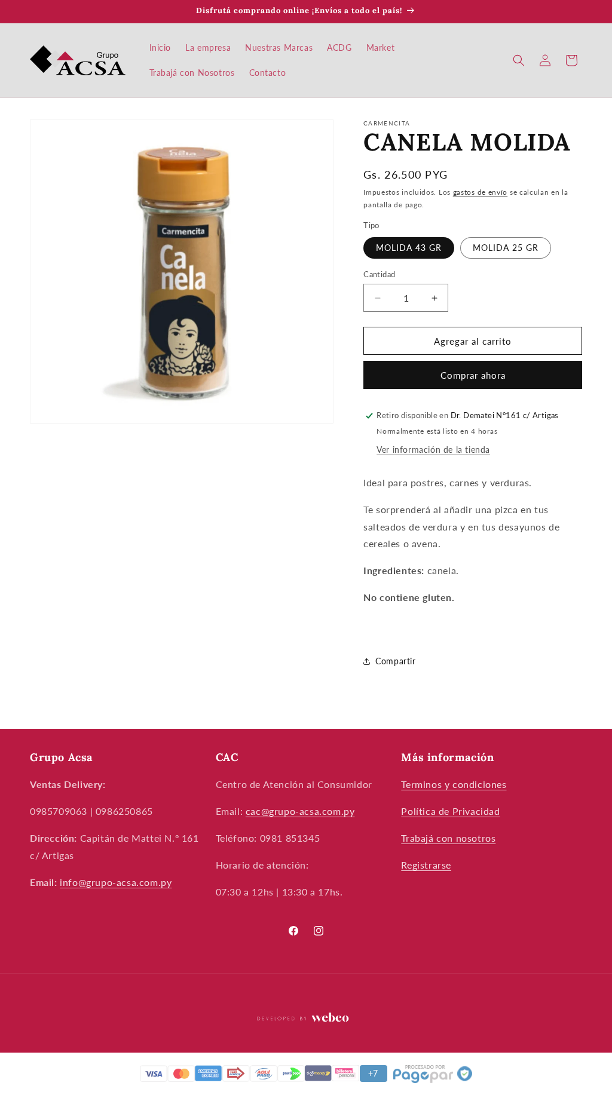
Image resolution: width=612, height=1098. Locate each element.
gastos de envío (480, 192)
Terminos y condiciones (453, 784)
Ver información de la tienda (433, 449)
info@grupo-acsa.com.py (116, 882)
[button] (519, 60)
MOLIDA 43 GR (409, 248)
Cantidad (379, 274)
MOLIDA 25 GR (505, 248)
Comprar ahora (473, 375)
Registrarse (426, 864)
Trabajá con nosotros (448, 838)
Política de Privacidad (450, 811)
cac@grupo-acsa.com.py (300, 811)
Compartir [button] (395, 661)
